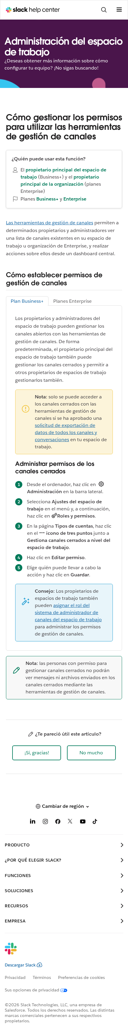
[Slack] (59, 952)
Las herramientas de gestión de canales (49, 223)
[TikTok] (95, 822)
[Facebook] (57, 822)
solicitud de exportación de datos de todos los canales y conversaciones (66, 432)
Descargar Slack (20, 965)
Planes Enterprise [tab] (72, 301)
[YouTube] (82, 822)
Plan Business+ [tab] (27, 301)
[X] (70, 822)
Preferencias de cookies (81, 977)
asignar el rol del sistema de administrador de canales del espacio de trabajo (68, 612)
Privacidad (15, 977)
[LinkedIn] (32, 822)
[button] (36, 752)
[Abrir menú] (119, 10)
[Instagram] (45, 822)
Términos (42, 977)
